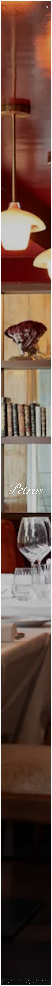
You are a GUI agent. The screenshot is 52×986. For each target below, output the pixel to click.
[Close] (49, 981)
